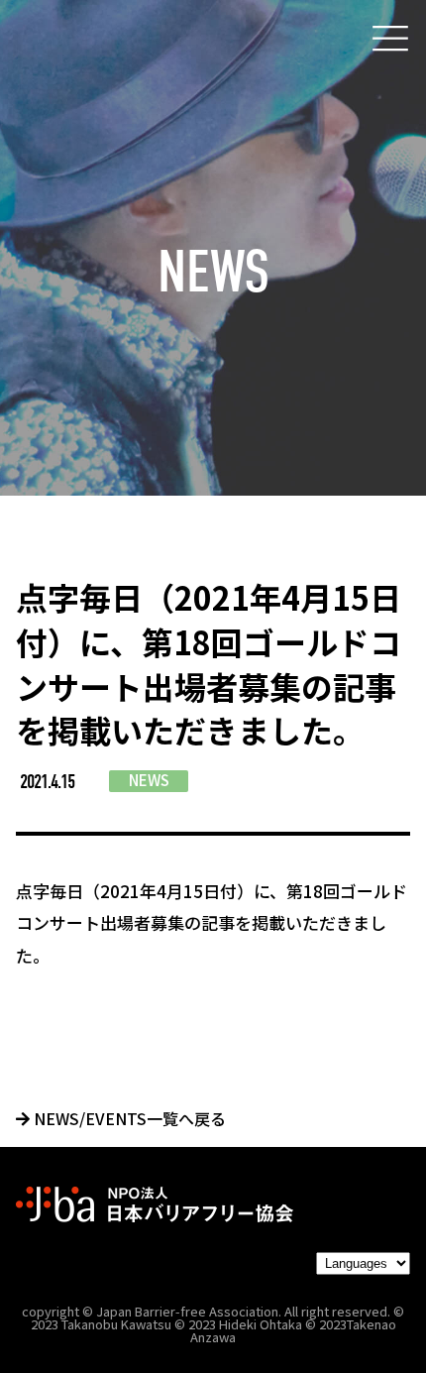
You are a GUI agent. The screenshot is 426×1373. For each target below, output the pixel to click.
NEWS (149, 779)
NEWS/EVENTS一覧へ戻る (128, 1118)
